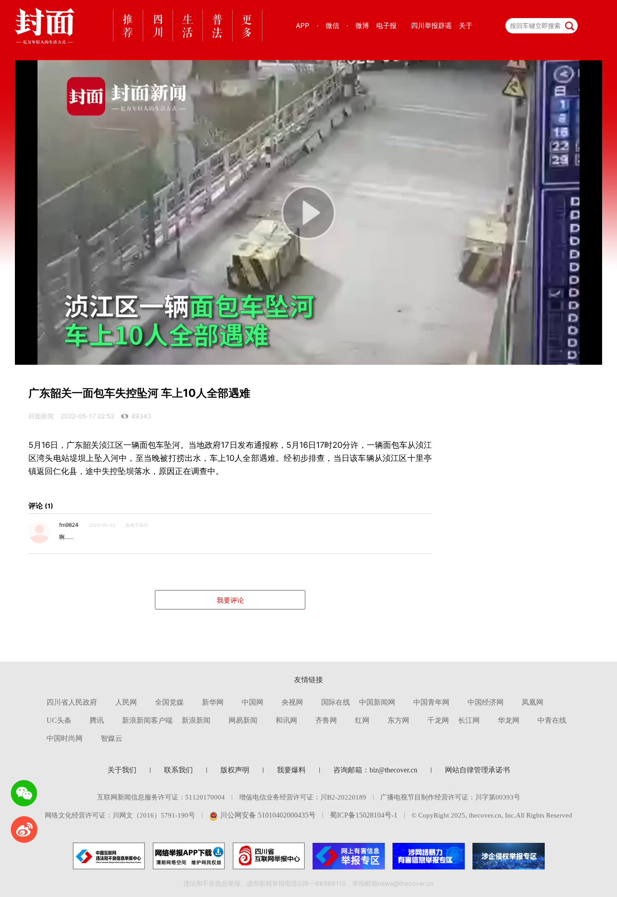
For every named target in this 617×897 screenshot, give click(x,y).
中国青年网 (431, 702)
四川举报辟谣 (431, 25)
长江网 (469, 720)
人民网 (126, 702)
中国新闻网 (377, 702)
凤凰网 (532, 702)
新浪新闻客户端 (147, 720)
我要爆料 (291, 770)
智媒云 (111, 738)
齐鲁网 (326, 720)
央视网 (292, 702)
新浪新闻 (196, 720)
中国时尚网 (65, 738)
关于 (465, 25)
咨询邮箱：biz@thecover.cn (375, 770)
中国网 (252, 702)
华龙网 (508, 720)
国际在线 (335, 702)
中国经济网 (485, 702)
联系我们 (178, 770)
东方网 (398, 720)
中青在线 (552, 720)
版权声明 (234, 770)
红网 (362, 720)
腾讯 (96, 720)
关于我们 (122, 770)
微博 (362, 25)
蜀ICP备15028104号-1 (363, 815)
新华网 (213, 702)
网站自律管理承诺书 (477, 770)
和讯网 (286, 720)
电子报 (386, 25)
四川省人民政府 (72, 702)
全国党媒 (169, 702)
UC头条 (59, 720)
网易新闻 (243, 720)
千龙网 (438, 720)
